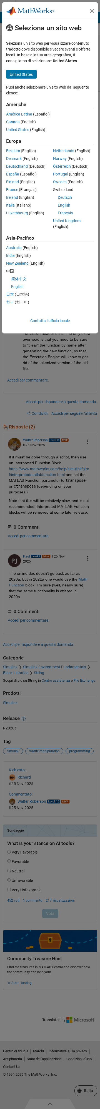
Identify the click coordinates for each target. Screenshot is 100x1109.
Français (65, 213)
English (64, 205)
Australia (14, 247)
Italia (10, 205)
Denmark (14, 158)
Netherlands (63, 151)
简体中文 (19, 279)
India (10, 255)
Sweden (60, 182)
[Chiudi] (92, 11)
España (12, 174)
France (12, 189)
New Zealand (17, 263)
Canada (13, 122)
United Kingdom (67, 221)
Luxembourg (17, 213)
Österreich (62, 166)
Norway (60, 158)
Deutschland (17, 166)
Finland (12, 182)
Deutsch (65, 197)
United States (17, 129)
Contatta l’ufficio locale (50, 320)
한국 (10, 302)
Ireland (12, 197)
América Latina (19, 114)
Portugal (60, 174)
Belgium (13, 151)
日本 (10, 294)
